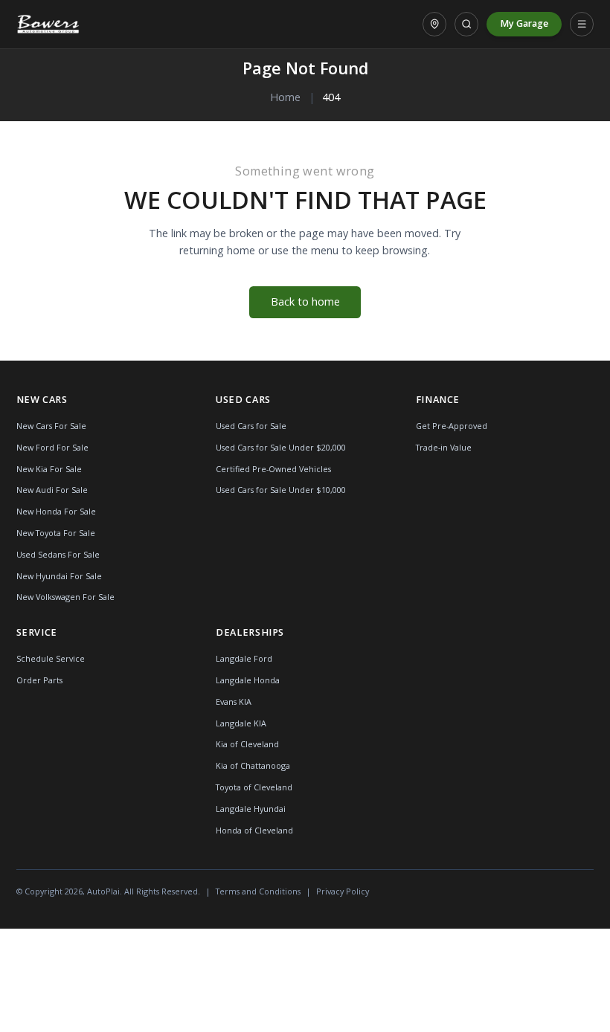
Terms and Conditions (258, 891)
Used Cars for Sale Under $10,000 (281, 489)
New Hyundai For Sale (59, 575)
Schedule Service (50, 658)
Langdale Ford (244, 658)
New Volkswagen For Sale (65, 596)
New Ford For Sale (52, 447)
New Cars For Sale (51, 425)
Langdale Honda (248, 680)
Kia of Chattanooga (253, 765)
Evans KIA (233, 701)
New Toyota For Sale (55, 532)
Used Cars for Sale (251, 425)
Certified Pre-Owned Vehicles (273, 468)
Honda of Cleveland (254, 830)
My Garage (524, 23)
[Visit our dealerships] (434, 24)
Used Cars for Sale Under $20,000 (281, 447)
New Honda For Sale (56, 511)
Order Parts (39, 680)
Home (285, 97)
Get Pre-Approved (451, 425)
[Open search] (466, 24)
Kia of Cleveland (247, 743)
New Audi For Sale (52, 489)
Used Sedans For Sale (58, 554)
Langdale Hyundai (251, 808)
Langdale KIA (241, 723)
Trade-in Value (444, 447)
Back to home (305, 301)
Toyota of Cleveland (254, 787)
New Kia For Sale (49, 468)
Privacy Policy (342, 891)
